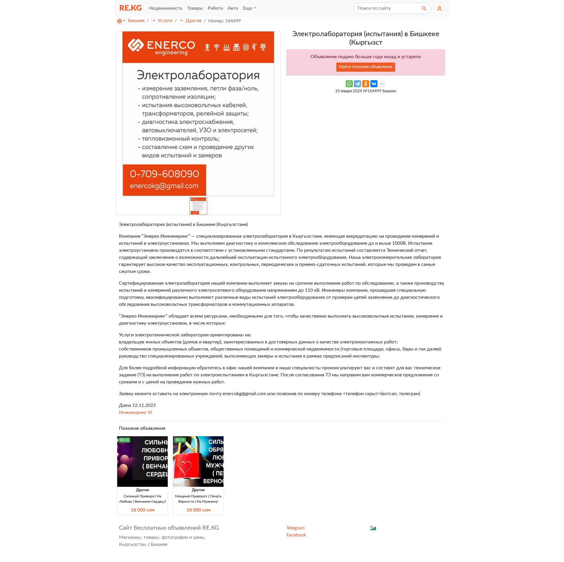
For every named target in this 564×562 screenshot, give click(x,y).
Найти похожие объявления (365, 67)
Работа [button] (215, 8)
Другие (194, 20)
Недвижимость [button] (165, 8)
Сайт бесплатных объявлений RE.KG (169, 528)
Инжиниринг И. (136, 412)
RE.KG (130, 8)
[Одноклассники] (365, 83)
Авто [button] (233, 8)
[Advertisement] (365, 138)
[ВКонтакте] (373, 83)
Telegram (295, 528)
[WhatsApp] (349, 83)
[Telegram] (357, 83)
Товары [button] (195, 8)
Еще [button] (247, 8)
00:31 (124, 440)
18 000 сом (143, 510)
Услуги (165, 20)
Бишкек (136, 20)
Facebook (296, 535)
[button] (439, 8)
